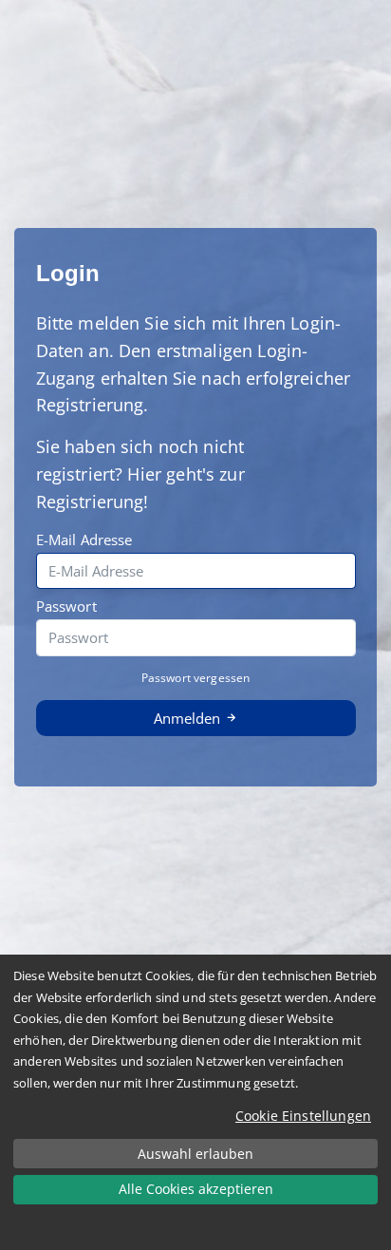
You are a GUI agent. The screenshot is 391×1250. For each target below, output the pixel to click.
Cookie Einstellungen (303, 1116)
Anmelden (189, 718)
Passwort (66, 606)
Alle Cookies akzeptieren (196, 1189)
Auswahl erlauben (195, 1154)
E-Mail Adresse (84, 539)
